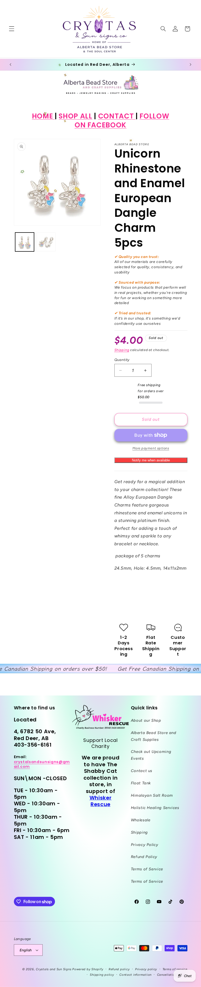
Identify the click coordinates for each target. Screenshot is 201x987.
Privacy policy (146, 969)
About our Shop (146, 720)
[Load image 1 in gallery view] (24, 242)
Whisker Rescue (101, 801)
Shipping (121, 350)
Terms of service (175, 969)
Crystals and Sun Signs (53, 969)
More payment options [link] (150, 448)
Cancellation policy (172, 975)
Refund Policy (144, 856)
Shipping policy (102, 975)
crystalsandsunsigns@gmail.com (42, 764)
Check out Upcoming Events (151, 755)
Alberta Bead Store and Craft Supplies (153, 736)
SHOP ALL (75, 116)
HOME (43, 116)
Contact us (141, 770)
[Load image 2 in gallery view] (46, 242)
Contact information (135, 975)
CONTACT (117, 116)
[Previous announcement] (10, 64)
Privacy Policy (144, 844)
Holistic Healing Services (155, 807)
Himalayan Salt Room (152, 795)
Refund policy (119, 969)
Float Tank (141, 783)
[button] (11, 29)
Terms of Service (147, 869)
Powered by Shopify (87, 969)
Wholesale (140, 820)
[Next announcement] (190, 64)
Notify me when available (151, 460)
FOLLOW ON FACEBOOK (122, 120)
